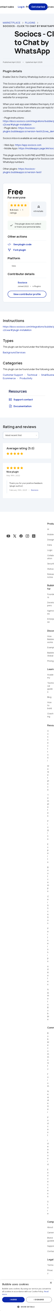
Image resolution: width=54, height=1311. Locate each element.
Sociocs (22, 282)
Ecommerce (9, 378)
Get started (38, 6)
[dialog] (27, 1295)
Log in (21, 6)
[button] (27, 1306)
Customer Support (13, 374)
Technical (32, 374)
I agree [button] (13, 1299)
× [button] (51, 1283)
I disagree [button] (39, 1299)
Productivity (26, 378)
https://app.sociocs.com (28, 145)
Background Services (14, 352)
